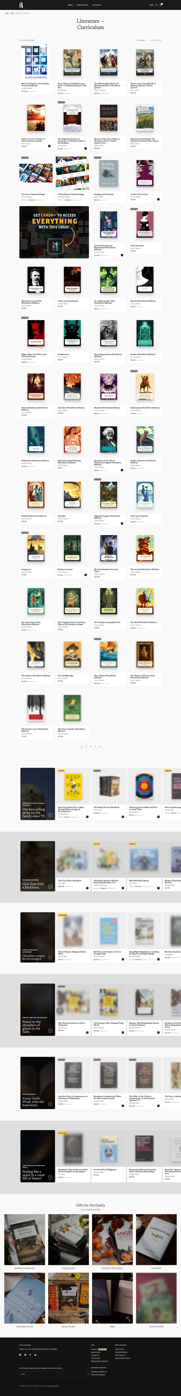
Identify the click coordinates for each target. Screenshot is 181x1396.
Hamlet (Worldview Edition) (143, 354)
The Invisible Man (66, 676)
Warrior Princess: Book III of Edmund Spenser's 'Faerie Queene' (143, 86)
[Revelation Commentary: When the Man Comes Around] (109, 1075)
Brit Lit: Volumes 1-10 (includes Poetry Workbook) (35, 85)
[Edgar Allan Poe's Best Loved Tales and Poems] (36, 333)
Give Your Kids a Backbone (70, 881)
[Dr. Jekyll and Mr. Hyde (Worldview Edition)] (108, 280)
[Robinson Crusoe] (72, 548)
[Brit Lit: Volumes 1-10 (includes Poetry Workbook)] (36, 62)
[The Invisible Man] (72, 654)
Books (70, 5)
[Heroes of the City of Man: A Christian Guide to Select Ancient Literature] (108, 118)
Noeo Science (120, 1355)
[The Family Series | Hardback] (109, 786)
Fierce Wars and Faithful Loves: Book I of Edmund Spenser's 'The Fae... (72, 86)
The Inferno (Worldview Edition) (35, 676)
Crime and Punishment (68, 301)
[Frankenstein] (72, 333)
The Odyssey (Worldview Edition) (105, 677)
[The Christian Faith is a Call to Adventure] (73, 1002)
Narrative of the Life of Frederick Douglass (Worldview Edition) (108, 463)
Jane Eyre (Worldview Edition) (71, 408)
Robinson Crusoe (65, 570)
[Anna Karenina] (145, 224)
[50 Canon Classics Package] (36, 173)
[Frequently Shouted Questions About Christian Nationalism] (144, 1148)
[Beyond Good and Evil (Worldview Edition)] (36, 280)
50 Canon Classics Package (33, 194)
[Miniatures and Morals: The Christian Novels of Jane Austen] (145, 118)
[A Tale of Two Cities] (145, 173)
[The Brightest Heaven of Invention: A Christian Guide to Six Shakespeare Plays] (72, 118)
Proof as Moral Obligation (105, 1170)
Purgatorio (26, 570)
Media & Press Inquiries (99, 1361)
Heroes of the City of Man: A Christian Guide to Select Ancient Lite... (106, 141)
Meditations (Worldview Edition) (145, 408)
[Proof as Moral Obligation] (109, 1148)
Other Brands (120, 1345)
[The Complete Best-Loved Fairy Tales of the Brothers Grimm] (72, 601)
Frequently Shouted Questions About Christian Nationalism (142, 1171)
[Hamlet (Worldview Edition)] (145, 333)
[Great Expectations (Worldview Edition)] (108, 333)
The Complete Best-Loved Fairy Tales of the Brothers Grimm (71, 623)
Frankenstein (63, 354)
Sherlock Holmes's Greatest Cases (106, 570)
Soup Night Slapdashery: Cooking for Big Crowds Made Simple (144, 953)
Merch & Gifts (82, 5)
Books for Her (68, 1268)
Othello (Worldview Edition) (33, 516)
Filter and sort (28, 40)
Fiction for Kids (156, 1326)
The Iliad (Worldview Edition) (144, 622)
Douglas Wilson (63, 814)
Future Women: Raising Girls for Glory (72, 953)
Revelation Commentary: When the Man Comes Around (107, 1097)
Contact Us (95, 1355)
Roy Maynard (62, 90)
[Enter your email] (88, 1374)
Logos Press (119, 1349)
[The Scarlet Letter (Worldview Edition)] (36, 708)
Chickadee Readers (100, 885)
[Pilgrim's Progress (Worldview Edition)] (108, 495)
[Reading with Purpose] (108, 173)
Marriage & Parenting (25, 1268)
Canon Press (98, 810)
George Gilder (169, 810)
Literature (156, 1268)
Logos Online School (122, 1358)
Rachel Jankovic (99, 956)
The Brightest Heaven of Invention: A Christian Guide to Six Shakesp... (72, 141)
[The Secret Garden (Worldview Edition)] (72, 708)
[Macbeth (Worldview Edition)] (108, 386)
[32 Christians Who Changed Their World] (109, 1002)
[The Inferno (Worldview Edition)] (36, 654)
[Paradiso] (72, 495)
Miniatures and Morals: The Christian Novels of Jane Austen (145, 140)
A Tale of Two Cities (139, 194)
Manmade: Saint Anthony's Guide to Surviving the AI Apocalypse (73, 1171)
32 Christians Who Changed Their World (109, 1024)
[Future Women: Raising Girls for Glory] (73, 930)
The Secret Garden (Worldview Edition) (71, 730)
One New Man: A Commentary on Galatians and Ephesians (73, 1097)
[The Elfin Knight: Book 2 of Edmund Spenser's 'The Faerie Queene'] (108, 62)
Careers (94, 1349)
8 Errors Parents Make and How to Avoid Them (143, 808)
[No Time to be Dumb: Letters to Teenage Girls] (109, 931)
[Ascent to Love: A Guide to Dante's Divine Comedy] (36, 118)
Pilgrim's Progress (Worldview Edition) (107, 517)
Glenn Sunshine (99, 1028)
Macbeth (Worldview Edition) (107, 408)
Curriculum (96, 5)
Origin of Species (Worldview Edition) (143, 462)
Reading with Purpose (104, 194)
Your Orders (95, 1358)
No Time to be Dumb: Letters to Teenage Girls (107, 953)
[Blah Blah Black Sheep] (144, 859)
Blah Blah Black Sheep (139, 881)
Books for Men (68, 1326)
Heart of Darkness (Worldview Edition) (34, 409)
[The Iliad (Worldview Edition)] (145, 601)
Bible (112, 1326)
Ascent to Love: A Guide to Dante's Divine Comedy (33, 140)
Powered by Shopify (52, 1386)
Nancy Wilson (98, 197)
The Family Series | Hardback (106, 807)
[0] (160, 5)
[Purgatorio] (36, 548)
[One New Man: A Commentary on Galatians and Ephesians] (73, 1075)
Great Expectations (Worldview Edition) (108, 355)
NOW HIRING (102, 1349)
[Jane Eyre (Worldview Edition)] (72, 386)
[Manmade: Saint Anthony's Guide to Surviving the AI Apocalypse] (73, 1148)
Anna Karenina (137, 246)
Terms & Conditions (98, 1375)
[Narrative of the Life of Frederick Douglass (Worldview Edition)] (108, 439)
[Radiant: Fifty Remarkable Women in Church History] (144, 1002)
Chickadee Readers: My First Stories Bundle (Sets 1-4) (106, 882)
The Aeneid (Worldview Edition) (145, 570)
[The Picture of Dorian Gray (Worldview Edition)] (145, 654)
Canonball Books (121, 1352)
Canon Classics (26, 197)
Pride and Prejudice (139, 516)
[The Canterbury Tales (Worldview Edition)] (36, 601)
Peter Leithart (26, 143)
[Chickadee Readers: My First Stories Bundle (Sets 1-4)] (109, 859)
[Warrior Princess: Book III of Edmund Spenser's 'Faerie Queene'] (145, 62)
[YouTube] (36, 1355)
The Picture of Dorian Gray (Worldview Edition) (143, 677)
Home (7, 13)
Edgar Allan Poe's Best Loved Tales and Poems (34, 355)
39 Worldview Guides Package (71, 194)
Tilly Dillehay (169, 954)
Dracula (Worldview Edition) (143, 301)
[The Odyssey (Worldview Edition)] (108, 654)
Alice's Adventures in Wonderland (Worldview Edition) (105, 248)
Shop (12, 13)
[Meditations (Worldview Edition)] (145, 386)
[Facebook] (21, 1354)
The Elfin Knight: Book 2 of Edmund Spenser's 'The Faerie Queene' (107, 86)
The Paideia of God (24, 1326)
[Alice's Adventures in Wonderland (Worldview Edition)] (108, 224)
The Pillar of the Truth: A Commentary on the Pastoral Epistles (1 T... (142, 1098)
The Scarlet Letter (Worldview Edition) (34, 730)
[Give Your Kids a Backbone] (73, 859)
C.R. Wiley (61, 1174)
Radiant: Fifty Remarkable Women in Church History (144, 1024)
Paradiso (62, 516)
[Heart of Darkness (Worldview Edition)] (36, 386)
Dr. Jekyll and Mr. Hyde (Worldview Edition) (104, 302)
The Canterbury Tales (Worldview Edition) (31, 623)
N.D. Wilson (62, 883)
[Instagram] (31, 1354)
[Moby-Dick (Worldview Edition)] (36, 439)
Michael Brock (134, 812)
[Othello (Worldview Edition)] (36, 495)
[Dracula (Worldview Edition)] (145, 280)
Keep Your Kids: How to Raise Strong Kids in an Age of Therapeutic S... (71, 809)
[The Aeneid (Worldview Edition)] (145, 548)
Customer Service (98, 1367)
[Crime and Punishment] (72, 280)
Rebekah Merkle (26, 88)
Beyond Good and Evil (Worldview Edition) (31, 302)
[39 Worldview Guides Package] (72, 173)
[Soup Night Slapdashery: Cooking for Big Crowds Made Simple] (144, 931)
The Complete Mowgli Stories (107, 622)
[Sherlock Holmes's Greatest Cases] (108, 548)
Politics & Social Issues (112, 1268)
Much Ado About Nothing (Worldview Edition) (69, 462)
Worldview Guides (64, 197)
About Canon (96, 1352)
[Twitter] (26, 1354)
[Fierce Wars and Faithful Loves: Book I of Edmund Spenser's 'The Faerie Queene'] (72, 62)
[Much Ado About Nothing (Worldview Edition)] (72, 439)
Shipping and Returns (99, 1372)
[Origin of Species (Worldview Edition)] (145, 439)
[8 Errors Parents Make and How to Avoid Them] (144, 786)
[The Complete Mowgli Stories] (108, 601)
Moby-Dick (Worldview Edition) (35, 461)
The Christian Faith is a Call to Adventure (71, 1024)
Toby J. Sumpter (99, 90)
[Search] (156, 5)
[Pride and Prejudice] (145, 495)
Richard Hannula (134, 1028)
